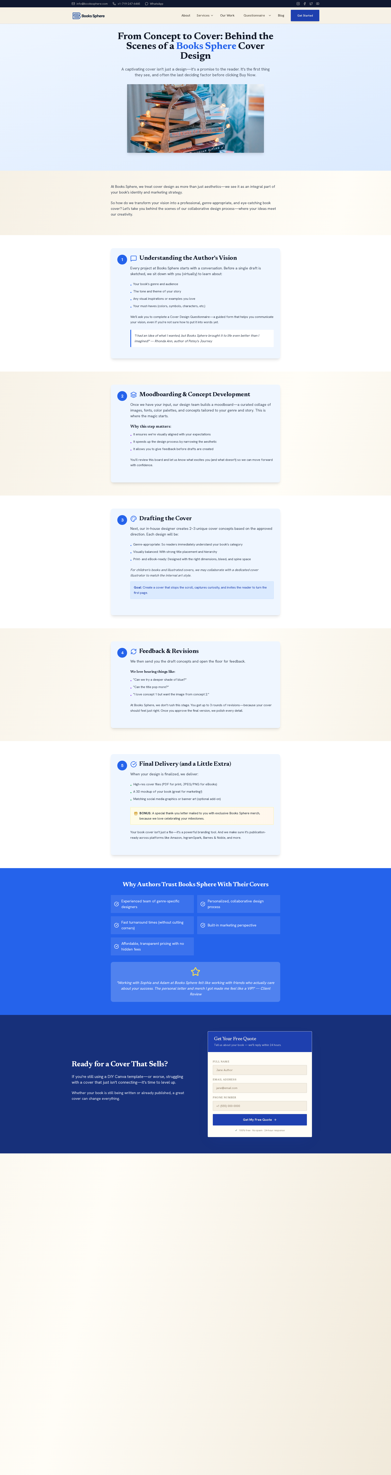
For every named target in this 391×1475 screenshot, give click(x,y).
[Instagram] (298, 3)
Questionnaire (254, 15)
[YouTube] (317, 3)
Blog (281, 15)
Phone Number (224, 1098)
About (185, 15)
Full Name (221, 1062)
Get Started (305, 15)
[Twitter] (311, 3)
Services (203, 15)
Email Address (225, 1080)
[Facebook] (304, 3)
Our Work (227, 15)
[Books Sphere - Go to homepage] (88, 15)
